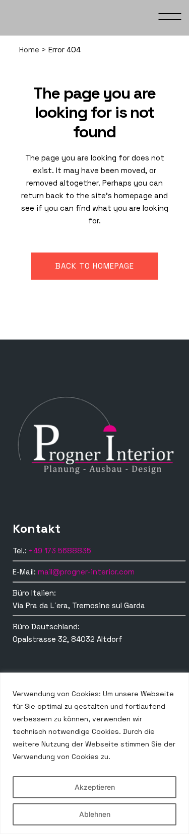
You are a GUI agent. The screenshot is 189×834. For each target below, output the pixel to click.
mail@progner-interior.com (86, 571)
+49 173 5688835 (60, 550)
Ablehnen (94, 814)
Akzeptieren (95, 787)
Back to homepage (94, 266)
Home (29, 49)
